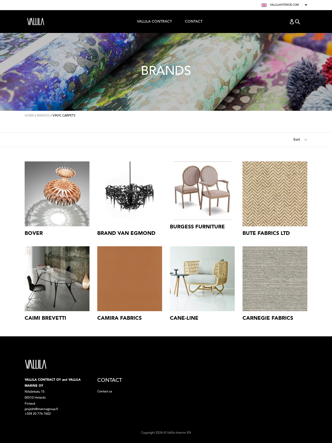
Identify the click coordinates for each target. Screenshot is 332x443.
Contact (194, 21)
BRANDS (43, 115)
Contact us (104, 391)
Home (29, 115)
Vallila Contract (154, 23)
